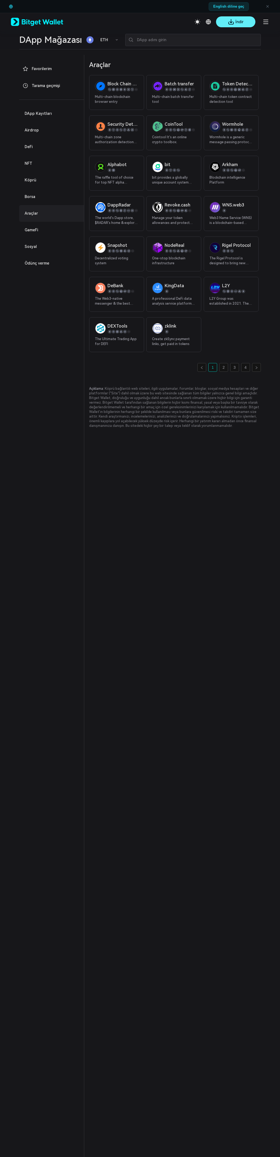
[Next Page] (256, 367)
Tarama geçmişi (46, 85)
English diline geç (228, 6)
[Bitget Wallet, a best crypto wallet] (44, 22)
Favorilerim (42, 69)
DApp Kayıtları (38, 113)
